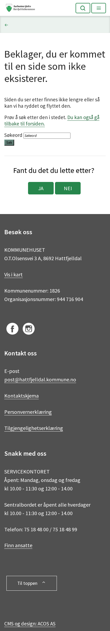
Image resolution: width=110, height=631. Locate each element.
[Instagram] (29, 329)
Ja (41, 188)
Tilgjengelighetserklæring (33, 428)
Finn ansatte (18, 545)
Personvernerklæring (28, 411)
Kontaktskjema (21, 395)
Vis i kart (13, 274)
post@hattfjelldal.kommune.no (40, 379)
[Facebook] (12, 329)
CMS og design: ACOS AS (30, 623)
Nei (68, 188)
